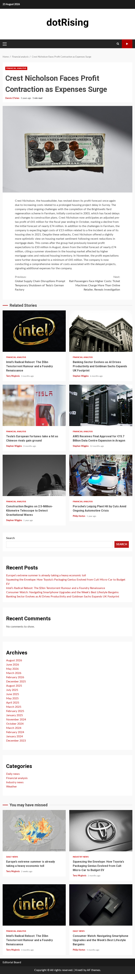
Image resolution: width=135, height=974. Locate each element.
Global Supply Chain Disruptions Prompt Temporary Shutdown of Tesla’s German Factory (40, 283)
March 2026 (13, 673)
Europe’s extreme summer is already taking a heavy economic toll (46, 575)
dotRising (67, 22)
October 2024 (15, 723)
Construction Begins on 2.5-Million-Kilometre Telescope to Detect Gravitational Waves (34, 475)
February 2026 (15, 677)
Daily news (13, 774)
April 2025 (12, 702)
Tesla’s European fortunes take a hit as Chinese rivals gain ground (34, 405)
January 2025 (14, 715)
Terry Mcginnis (13, 376)
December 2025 (16, 681)
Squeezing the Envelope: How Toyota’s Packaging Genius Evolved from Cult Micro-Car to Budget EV (100, 830)
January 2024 (14, 736)
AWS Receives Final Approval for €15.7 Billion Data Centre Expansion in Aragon (100, 405)
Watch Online (127, 43)
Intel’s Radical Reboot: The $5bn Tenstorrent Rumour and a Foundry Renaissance (34, 331)
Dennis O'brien (12, 98)
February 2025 (15, 711)
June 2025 (12, 694)
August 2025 (14, 685)
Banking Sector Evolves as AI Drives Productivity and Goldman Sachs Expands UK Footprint (100, 331)
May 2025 (12, 698)
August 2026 (14, 660)
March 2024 (13, 728)
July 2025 (12, 690)
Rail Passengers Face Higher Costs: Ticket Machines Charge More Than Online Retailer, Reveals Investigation (94, 283)
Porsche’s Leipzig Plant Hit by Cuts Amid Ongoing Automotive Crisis (100, 475)
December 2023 (16, 740)
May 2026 (12, 668)
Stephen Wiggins (81, 376)
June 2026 (12, 664)
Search (10, 538)
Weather (11, 786)
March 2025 (13, 706)
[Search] (118, 43)
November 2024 (16, 719)
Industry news (15, 782)
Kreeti (79, 970)
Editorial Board (12, 962)
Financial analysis (16, 68)
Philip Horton (79, 516)
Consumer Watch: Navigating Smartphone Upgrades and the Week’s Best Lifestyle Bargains (62, 592)
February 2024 (15, 732)
